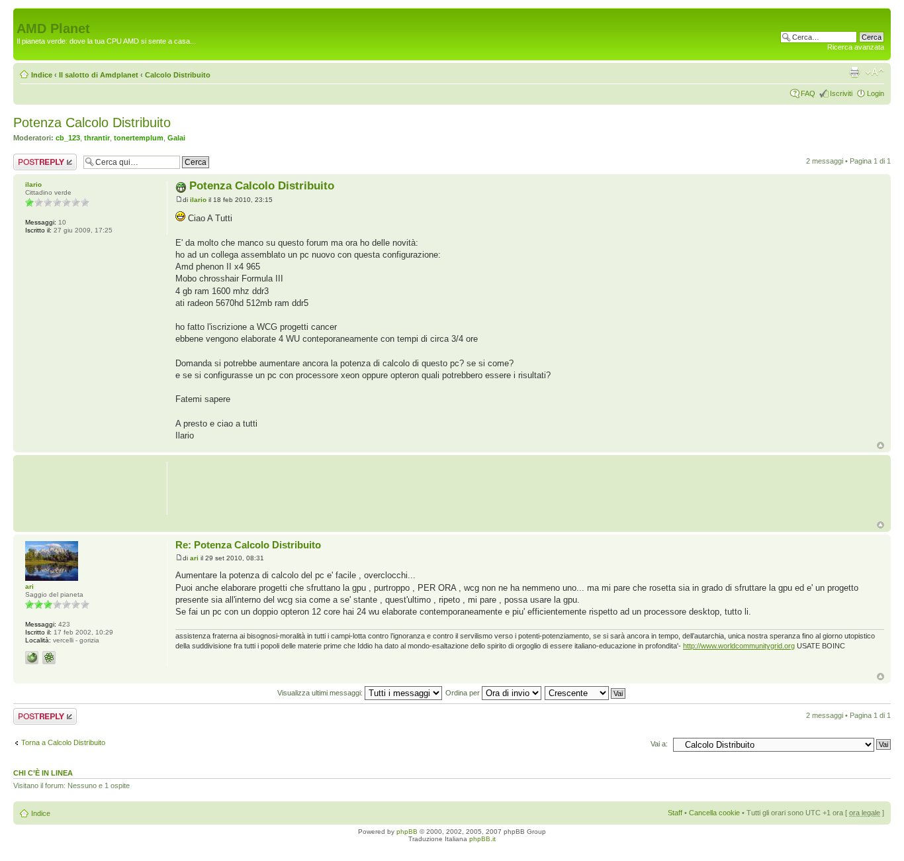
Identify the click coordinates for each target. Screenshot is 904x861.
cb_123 (68, 138)
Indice (41, 75)
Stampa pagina (854, 72)
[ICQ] (49, 657)
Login (875, 93)
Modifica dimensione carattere (874, 72)
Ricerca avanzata (855, 47)
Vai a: (659, 744)
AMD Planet (53, 28)
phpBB (407, 831)
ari (194, 558)
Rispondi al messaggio (30, 162)
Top (880, 445)
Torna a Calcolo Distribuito (63, 742)
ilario (198, 199)
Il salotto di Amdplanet (98, 75)
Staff (675, 813)
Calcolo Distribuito (177, 75)
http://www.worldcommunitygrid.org (739, 646)
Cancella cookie (714, 813)
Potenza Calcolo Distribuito (92, 122)
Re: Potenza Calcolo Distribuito (248, 544)
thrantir (97, 138)
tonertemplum (138, 138)
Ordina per (463, 693)
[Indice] (24, 14)
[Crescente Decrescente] (586, 693)
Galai (176, 138)
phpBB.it (482, 838)
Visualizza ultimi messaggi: (321, 693)
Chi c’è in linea (43, 773)
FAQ (808, 93)
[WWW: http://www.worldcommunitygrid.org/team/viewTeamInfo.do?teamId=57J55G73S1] (31, 657)
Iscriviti (841, 93)
